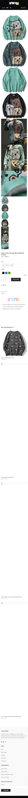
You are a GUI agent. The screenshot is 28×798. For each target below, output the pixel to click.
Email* (2, 784)
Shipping (3, 755)
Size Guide (3, 758)
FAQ (2, 749)
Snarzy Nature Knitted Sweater (7, 477)
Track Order (3, 752)
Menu (24, 7)
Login (3, 7)
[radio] (3, 265)
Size (2, 261)
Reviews (3, 293)
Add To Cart (16, 279)
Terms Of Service (5, 777)
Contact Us (3, 761)
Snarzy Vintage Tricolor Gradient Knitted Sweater (11, 597)
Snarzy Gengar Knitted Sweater (7, 357)
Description (4, 291)
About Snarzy (4, 768)
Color (2, 269)
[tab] (14, 292)
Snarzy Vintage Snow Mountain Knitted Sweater (11, 716)
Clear (25, 275)
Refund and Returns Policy (7, 774)
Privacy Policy (4, 771)
